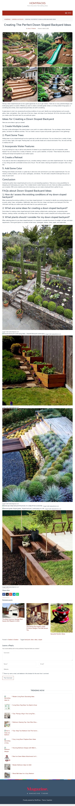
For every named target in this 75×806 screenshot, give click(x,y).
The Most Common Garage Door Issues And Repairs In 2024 (12, 620)
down (32, 639)
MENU (69, 13)
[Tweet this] (7, 594)
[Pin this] (10, 594)
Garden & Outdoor (13, 639)
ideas (36, 639)
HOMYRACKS (37, 3)
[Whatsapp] (17, 594)
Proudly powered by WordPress (32, 800)
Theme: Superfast (47, 800)
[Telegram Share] (14, 594)
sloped (40, 639)
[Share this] (3, 594)
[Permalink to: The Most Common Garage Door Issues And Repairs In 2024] (13, 610)
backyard (27, 639)
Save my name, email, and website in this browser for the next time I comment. (26, 673)
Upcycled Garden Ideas (57, 634)
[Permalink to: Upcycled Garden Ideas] (61, 617)
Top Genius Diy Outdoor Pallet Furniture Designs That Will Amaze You (37, 628)
